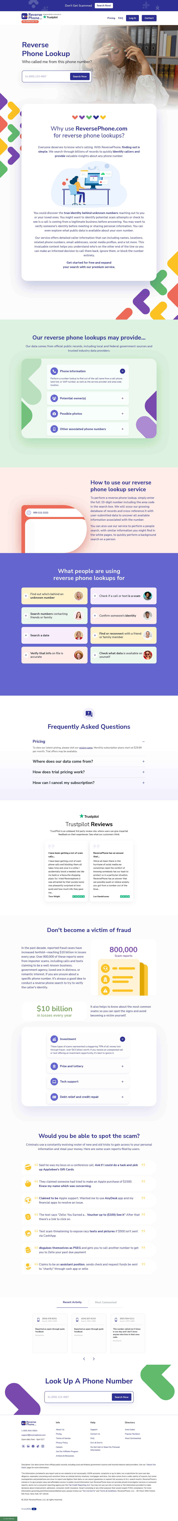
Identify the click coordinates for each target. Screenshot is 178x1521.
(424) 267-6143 (88, 1318)
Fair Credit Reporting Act (79, 1485)
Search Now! (104, 5)
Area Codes (130, 1429)
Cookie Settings (8, 1519)
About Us (60, 1429)
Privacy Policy (62, 1442)
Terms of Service (63, 1438)
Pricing (111, 18)
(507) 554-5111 (127, 1318)
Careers (59, 1447)
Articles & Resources (65, 1456)
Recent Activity (72, 1302)
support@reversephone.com (33, 1435)
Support (93, 1429)
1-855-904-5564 (29, 1430)
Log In (132, 18)
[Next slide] (94, 1359)
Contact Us (95, 1434)
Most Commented (105, 1302)
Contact (149, 18)
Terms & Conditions (108, 1491)
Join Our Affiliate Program (67, 1451)
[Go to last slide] (84, 1359)
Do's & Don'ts (96, 1442)
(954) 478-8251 (49, 1318)
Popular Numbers (132, 1434)
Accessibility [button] (26, 1509)
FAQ (120, 18)
